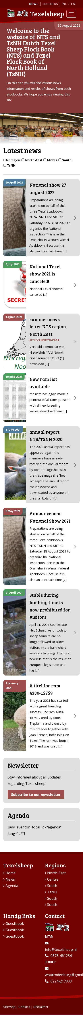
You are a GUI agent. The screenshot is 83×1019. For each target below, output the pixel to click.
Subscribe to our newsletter (36, 794)
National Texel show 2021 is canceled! (45, 273)
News (33, 4)
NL (64, 4)
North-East (33, 160)
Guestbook (15, 923)
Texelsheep (47, 13)
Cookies (24, 1007)
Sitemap (9, 1007)
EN (73, 4)
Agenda (12, 885)
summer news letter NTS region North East (47, 326)
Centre (52, 879)
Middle (52, 160)
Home (10, 872)
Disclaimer (40, 1007)
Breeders (50, 4)
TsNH (11, 165)
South (66, 160)
